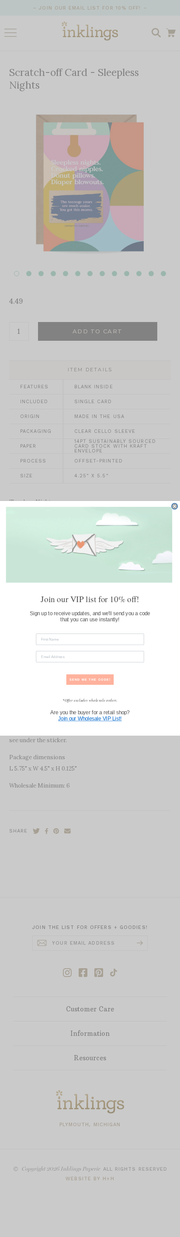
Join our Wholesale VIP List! (90, 719)
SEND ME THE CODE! (90, 680)
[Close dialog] (175, 507)
